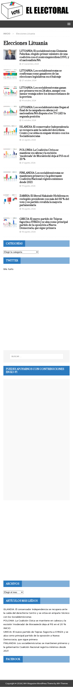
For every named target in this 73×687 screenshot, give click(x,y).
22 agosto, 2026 (29, 139)
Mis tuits (8, 269)
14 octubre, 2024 (29, 100)
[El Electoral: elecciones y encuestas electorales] (35, 18)
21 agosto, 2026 (28, 162)
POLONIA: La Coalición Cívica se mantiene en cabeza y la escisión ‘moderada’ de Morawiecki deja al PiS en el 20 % (44, 154)
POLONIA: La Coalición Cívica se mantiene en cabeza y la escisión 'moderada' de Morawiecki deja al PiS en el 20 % (34, 622)
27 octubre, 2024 (29, 80)
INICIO (7, 628)
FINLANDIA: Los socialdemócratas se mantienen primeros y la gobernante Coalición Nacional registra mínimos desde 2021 (42, 177)
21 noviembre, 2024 (30, 63)
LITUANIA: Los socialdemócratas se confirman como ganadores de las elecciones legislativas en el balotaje (41, 73)
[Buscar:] (36, 356)
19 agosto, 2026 (28, 185)
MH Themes (62, 683)
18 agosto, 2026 (28, 208)
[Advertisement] (36, 310)
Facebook (13, 659)
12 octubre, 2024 (29, 120)
